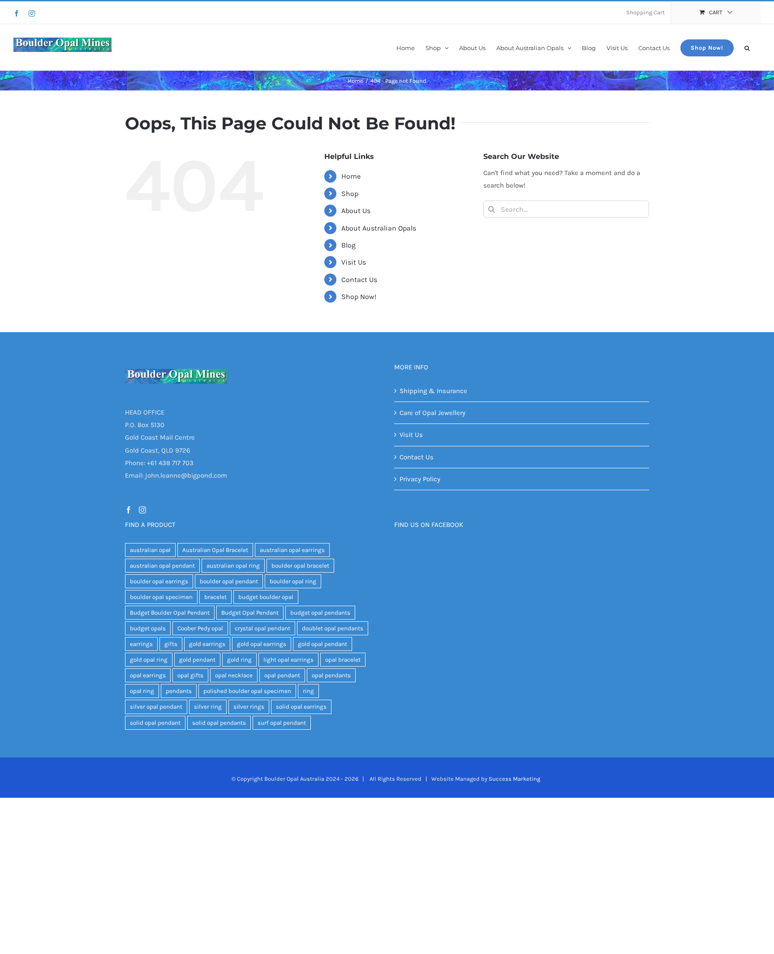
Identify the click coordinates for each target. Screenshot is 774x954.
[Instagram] (32, 13)
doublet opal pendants (332, 628)
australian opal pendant (162, 565)
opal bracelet (343, 659)
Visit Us (353, 262)
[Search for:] (566, 209)
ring (308, 691)
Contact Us (359, 279)
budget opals (148, 628)
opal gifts (190, 675)
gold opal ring (149, 659)
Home (351, 176)
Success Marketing (514, 778)
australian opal (150, 550)
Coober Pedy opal (200, 628)
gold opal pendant (322, 644)
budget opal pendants (320, 612)
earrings (141, 644)
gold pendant (197, 659)
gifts (170, 644)
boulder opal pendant (229, 581)
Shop (349, 193)
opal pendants (331, 675)
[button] (747, 47)
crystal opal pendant (262, 628)
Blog (348, 245)
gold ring (239, 659)
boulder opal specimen (161, 597)
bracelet (215, 597)
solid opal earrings (301, 706)
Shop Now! (358, 296)
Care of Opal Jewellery (432, 413)
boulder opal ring (293, 581)
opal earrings (148, 675)
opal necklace (234, 675)
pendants (179, 691)
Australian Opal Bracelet (215, 550)
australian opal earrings (292, 550)
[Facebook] (16, 13)
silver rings (248, 706)
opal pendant (282, 675)
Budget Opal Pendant (250, 612)
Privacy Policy (420, 479)
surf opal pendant (282, 722)
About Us (355, 210)
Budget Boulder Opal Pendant (170, 612)
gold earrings (207, 644)
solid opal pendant (155, 722)
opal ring (142, 691)
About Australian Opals (378, 228)
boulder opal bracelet (300, 565)
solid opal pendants (219, 722)
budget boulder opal (265, 597)
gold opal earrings (261, 644)
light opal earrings (288, 659)
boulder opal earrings (159, 581)
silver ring (208, 706)
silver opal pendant (156, 706)
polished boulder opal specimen (247, 691)
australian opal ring (233, 565)
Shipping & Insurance (433, 391)
